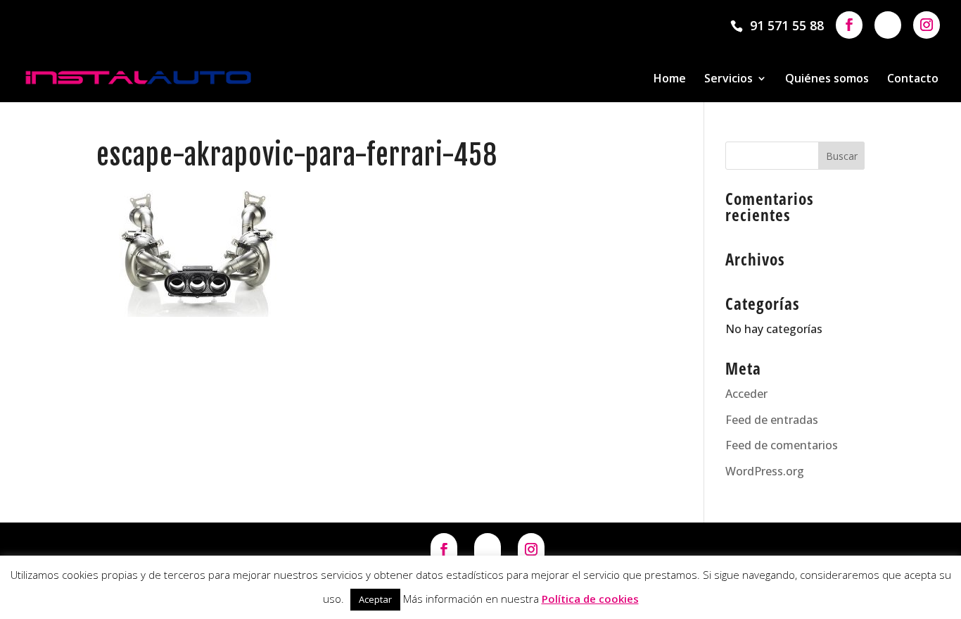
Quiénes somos (827, 79)
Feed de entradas (771, 419)
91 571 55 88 (787, 25)
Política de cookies (590, 599)
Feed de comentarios (781, 445)
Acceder (746, 393)
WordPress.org (764, 471)
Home (670, 79)
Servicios (728, 79)
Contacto (912, 79)
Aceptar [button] (375, 599)
